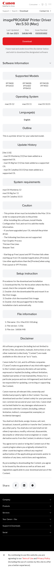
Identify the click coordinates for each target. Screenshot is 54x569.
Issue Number (41, 30)
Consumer (33, 4)
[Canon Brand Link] (9, 4)
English (27, 119)
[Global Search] (46, 4)
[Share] (15, 485)
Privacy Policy (43, 558)
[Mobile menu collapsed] (49, 4)
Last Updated (13, 30)
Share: (6, 485)
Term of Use (27, 558)
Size (27, 30)
